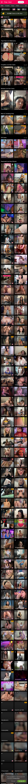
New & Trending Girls (7, 113)
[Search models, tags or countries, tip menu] (26, 5)
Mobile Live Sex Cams (7, 88)
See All (25, 17)
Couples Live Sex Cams (8, 64)
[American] (14, 9)
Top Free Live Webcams (8, 41)
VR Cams (4, 137)
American (6, 17)
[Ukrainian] (19, 9)
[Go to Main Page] (8, 2)
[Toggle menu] (1, 2)
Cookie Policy (16, 778)
